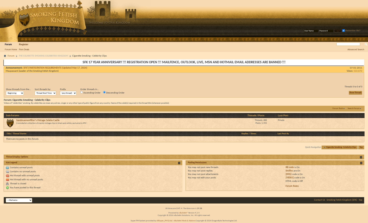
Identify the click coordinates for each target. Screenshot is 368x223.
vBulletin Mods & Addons (184, 221)
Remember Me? (352, 30)
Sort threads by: (43, 89)
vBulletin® (183, 213)
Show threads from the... (18, 89)
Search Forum (354, 108)
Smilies (289, 171)
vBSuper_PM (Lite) (164, 221)
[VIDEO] (290, 177)
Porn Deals (24, 49)
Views (253, 134)
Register (23, 44)
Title (9, 134)
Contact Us (319, 200)
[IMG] (288, 174)
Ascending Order (92, 93)
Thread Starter (19, 134)
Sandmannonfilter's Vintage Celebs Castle (38, 120)
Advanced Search (355, 49)
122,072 (358, 71)
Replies (245, 134)
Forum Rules (292, 186)
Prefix (63, 89)
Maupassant (12, 71)
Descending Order (115, 93)
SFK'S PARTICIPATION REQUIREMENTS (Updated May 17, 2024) (55, 68)
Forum (8, 44)
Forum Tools (338, 108)
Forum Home (11, 49)
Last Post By (283, 134)
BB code (290, 167)
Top (361, 147)
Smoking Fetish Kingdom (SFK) (342, 200)
